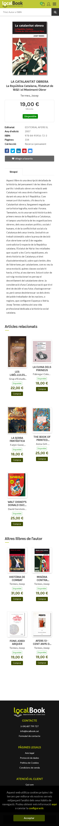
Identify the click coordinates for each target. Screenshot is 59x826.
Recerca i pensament (35, 143)
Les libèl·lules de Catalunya (17, 373)
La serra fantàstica (17, 440)
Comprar (17, 393)
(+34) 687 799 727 (30, 726)
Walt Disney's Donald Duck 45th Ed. (17, 504)
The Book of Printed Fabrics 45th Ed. (42, 438)
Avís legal (29, 753)
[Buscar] (55, 12)
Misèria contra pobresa (42, 579)
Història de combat (17, 579)
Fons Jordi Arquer (17, 643)
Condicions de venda (29, 767)
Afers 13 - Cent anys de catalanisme (42, 642)
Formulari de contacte (29, 736)
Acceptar (29, 818)
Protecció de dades (29, 757)
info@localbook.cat (29, 731)
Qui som (29, 784)
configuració (36, 808)
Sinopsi (13, 171)
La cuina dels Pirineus (42, 369)
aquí (54, 804)
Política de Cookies (29, 762)
